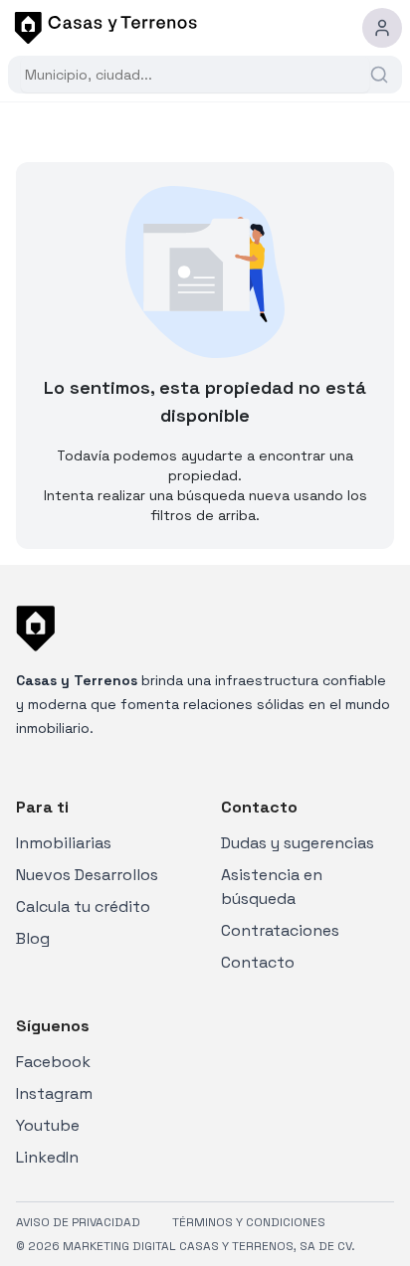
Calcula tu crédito (83, 906)
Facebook (53, 1061)
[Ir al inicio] (102, 28)
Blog (33, 938)
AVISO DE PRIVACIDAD (78, 1222)
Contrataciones (280, 930)
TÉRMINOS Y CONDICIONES (248, 1222)
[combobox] (195, 74)
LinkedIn (47, 1157)
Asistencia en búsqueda (271, 886)
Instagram (54, 1093)
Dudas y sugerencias (297, 842)
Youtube (48, 1125)
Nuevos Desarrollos (87, 874)
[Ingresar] (382, 28)
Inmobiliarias (63, 842)
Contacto (258, 962)
